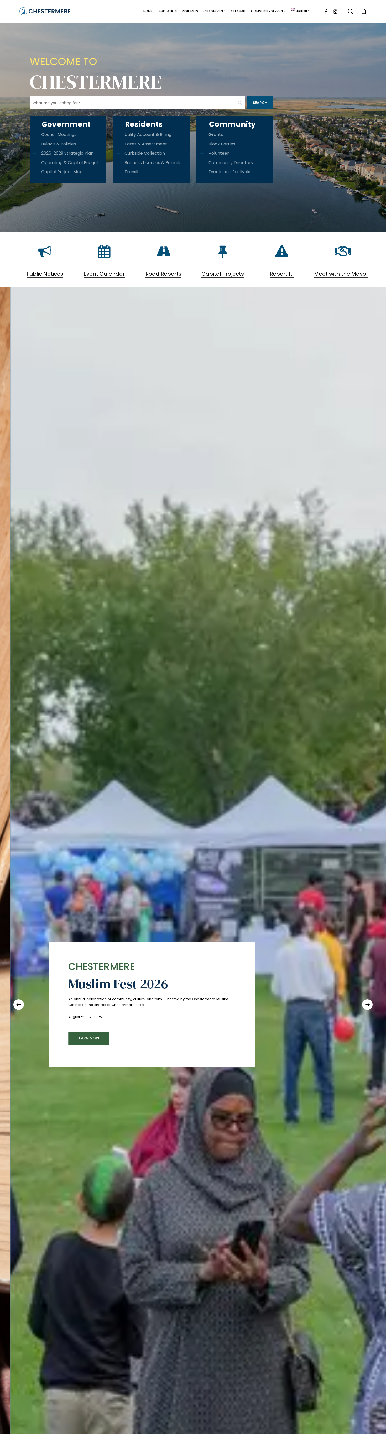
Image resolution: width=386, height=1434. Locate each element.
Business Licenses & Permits (152, 163)
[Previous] (18, 1004)
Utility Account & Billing (147, 135)
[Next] (367, 1004)
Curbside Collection (144, 153)
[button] (239, 1038)
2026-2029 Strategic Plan (67, 153)
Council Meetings (58, 135)
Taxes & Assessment (145, 144)
